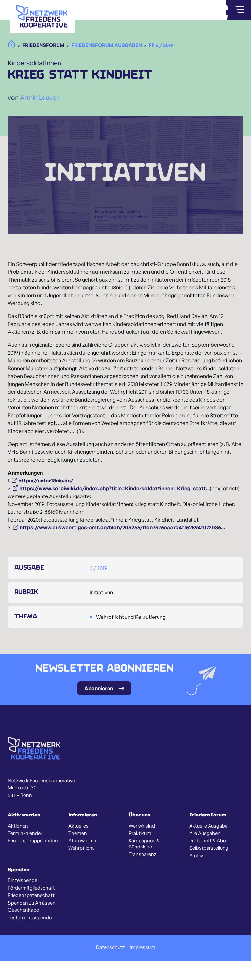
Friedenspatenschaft (31, 895)
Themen (77, 833)
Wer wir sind (142, 826)
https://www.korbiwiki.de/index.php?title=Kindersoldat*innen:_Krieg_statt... (114, 488)
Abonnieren (98, 688)
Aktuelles (78, 826)
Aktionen (18, 826)
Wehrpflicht (81, 848)
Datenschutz (110, 947)
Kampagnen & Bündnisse (144, 844)
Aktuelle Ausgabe (208, 826)
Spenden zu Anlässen (32, 903)
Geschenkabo (23, 910)
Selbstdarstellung (208, 848)
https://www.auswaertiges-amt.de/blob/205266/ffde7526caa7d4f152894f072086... (122, 527)
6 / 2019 (98, 568)
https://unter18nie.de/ (45, 480)
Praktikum (140, 833)
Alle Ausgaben (205, 833)
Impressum (142, 947)
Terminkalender (25, 833)
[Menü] (240, 10)
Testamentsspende (30, 918)
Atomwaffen (82, 841)
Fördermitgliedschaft (31, 888)
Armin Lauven (40, 97)
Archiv (196, 856)
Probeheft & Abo (207, 841)
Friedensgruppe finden (33, 841)
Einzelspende (22, 880)
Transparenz (142, 854)
